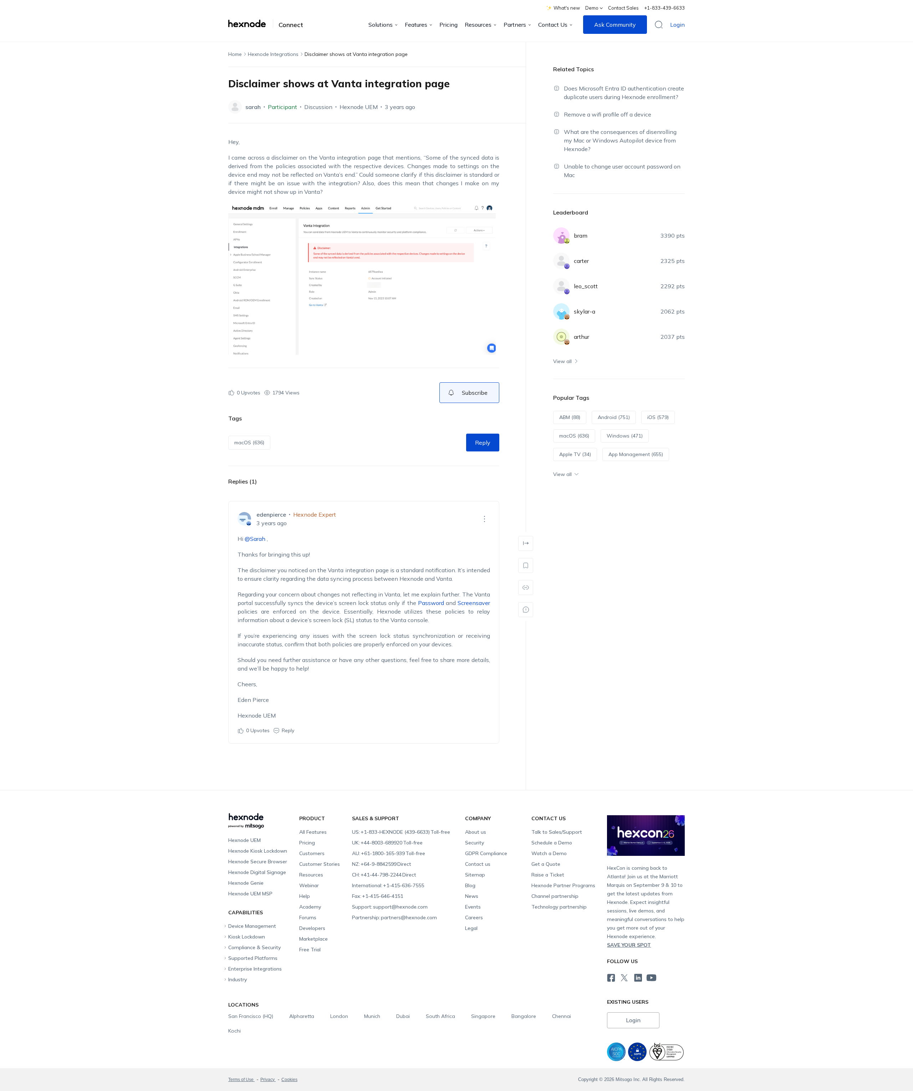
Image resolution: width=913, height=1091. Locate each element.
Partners (515, 24)
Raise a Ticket (547, 875)
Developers (312, 928)
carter (581, 260)
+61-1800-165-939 (388, 853)
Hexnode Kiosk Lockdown (257, 851)
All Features (313, 832)
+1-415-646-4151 (377, 896)
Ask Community (615, 24)
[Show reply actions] (484, 518)
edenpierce (271, 514)
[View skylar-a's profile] (561, 311)
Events (473, 907)
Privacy (268, 1079)
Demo (591, 8)
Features (416, 24)
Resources (478, 24)
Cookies (289, 1079)
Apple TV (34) (575, 454)
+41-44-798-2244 (384, 875)
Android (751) (614, 417)
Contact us (477, 864)
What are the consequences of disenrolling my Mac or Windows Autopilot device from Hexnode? (620, 140)
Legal (471, 928)
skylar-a (584, 311)
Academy (310, 907)
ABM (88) (569, 417)
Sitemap (475, 875)
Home (235, 54)
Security (474, 842)
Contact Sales (623, 8)
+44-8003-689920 (387, 842)
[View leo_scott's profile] (561, 286)
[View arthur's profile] (561, 337)
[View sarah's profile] (235, 107)
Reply (482, 442)
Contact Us (552, 24)
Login (677, 24)
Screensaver (474, 602)
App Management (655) (635, 454)
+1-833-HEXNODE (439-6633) (401, 832)
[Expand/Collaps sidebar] (525, 543)
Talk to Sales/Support (556, 832)
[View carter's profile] (561, 261)
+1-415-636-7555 (388, 885)
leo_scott (586, 286)
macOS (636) (249, 442)
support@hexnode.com (390, 907)
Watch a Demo (549, 853)
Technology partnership (559, 907)
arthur (581, 336)
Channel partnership (554, 896)
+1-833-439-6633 (664, 8)
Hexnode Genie (246, 883)
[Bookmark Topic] (526, 565)
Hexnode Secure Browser (257, 861)
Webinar (309, 885)
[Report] (525, 609)
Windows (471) (625, 436)
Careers (474, 917)
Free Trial (310, 949)
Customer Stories (319, 864)
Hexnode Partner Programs (563, 885)
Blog (470, 885)
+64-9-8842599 (381, 864)
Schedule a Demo (551, 842)
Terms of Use (241, 1079)
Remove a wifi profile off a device (607, 114)
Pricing (448, 24)
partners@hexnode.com (394, 917)
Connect (291, 25)
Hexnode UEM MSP (250, 893)
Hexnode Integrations (273, 54)
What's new (567, 8)
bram (580, 235)
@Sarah (255, 538)
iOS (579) (658, 417)
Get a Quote (545, 864)
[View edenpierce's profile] (244, 519)
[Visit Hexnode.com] (250, 23)
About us (475, 832)
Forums (307, 917)
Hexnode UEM (359, 106)
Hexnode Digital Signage (257, 872)
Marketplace (313, 939)
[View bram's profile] (561, 235)
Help (304, 896)
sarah (253, 106)
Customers (312, 853)
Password (431, 602)
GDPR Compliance (486, 853)
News (471, 896)
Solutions (380, 24)
